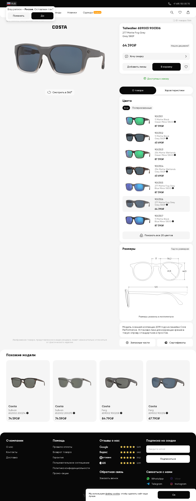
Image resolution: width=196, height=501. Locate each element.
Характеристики (174, 90)
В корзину (166, 66)
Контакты (11, 452)
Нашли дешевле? (180, 46)
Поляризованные (142, 107)
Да (42, 15)
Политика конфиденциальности (71, 468)
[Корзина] (188, 12)
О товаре (137, 90)
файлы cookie (112, 493)
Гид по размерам (180, 249)
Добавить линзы (136, 66)
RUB (13, 3)
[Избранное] (180, 12)
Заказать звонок (109, 478)
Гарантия (58, 457)
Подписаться (168, 458)
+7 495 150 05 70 (181, 3)
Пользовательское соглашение (71, 462)
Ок (173, 494)
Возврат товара (62, 452)
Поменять (18, 15)
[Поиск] (172, 12)
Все (126, 107)
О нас (9, 446)
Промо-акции (61, 473)
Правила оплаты (62, 446)
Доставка (11, 457)
